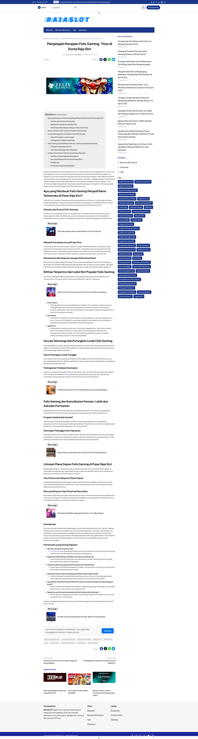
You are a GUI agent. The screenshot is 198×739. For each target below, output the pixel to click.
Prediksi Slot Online (126, 241)
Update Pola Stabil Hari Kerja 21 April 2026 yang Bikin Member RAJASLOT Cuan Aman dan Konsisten (136, 134)
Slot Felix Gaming (56, 551)
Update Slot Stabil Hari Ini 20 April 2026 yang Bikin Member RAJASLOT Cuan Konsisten (135, 147)
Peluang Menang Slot (141, 211)
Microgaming (136, 207)
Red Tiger (138, 254)
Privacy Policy (116, 715)
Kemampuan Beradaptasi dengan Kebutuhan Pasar (69, 128)
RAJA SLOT (97, 639)
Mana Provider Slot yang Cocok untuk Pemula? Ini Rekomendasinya (81, 292)
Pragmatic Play (126, 224)
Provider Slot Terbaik (127, 245)
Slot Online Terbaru (126, 271)
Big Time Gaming (125, 186)
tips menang (92, 643)
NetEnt (148, 207)
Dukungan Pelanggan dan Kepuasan (64, 150)
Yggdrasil (139, 296)
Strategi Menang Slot (127, 284)
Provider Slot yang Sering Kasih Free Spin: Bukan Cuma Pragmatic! (81, 617)
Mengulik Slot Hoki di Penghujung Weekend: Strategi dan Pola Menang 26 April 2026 (135, 74)
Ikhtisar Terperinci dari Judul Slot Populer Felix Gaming (67, 131)
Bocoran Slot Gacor (62, 30)
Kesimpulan (55, 162)
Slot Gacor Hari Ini (68, 643)
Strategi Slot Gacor (126, 288)
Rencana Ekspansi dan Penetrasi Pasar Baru (66, 159)
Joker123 (123, 207)
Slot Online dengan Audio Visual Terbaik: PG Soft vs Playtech (79, 231)
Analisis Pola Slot (125, 182)
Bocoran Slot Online (126, 194)
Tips (74, 30)
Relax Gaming (124, 258)
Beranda (49, 30)
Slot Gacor (55, 643)
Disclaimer (115, 711)
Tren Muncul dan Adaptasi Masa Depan (64, 156)
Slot (46, 643)
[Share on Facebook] (101, 59)
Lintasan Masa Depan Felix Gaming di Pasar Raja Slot (66, 153)
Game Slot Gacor (68, 639)
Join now (107, 631)
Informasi (82, 30)
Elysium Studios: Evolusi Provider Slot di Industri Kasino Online (104, 693)
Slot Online (81, 643)
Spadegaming (143, 271)
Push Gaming (143, 245)
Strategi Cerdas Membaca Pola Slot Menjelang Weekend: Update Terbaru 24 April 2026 (135, 100)
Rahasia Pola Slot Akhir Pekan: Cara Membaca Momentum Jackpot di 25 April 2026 (86, 2)
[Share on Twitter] (105, 59)
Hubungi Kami (153, 7)
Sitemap (114, 720)
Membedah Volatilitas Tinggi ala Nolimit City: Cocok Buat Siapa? (80, 513)
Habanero (143, 199)
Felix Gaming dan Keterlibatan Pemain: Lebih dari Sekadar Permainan (73, 143)
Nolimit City (124, 211)
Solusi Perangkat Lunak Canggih (62, 137)
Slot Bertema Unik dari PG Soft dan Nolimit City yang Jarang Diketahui (82, 390)
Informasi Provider (84, 639)
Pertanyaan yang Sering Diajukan (63, 166)
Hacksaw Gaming (126, 203)
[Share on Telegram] (113, 59)
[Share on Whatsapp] (109, 59)
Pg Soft (139, 216)
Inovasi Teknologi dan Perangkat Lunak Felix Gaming (66, 134)
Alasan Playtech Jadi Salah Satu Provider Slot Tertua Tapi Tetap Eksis (81, 452)
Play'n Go (123, 220)
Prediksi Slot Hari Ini (127, 237)
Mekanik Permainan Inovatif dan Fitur (64, 124)
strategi (66, 374)
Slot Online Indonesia (142, 267)
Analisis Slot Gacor (143, 182)
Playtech (136, 220)
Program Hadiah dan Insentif (61, 147)
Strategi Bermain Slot (127, 275)
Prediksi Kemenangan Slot (128, 228)
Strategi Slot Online (127, 292)
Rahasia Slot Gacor (126, 250)
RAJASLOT (108, 639)
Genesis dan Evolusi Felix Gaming (63, 121)
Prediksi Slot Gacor (126, 233)
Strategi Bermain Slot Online (129, 279)
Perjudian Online (125, 216)
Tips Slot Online (125, 296)
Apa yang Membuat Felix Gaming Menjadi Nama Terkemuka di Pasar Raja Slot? (76, 118)
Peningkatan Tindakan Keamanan (63, 140)
